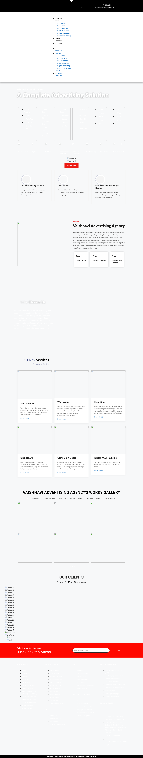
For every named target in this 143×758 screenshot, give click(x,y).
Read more (24, 418)
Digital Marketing (63, 33)
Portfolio (58, 41)
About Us (58, 18)
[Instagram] (114, 710)
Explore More (71, 165)
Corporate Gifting (64, 36)
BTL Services (62, 26)
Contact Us (59, 43)
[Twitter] (120, 710)
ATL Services (62, 23)
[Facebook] (102, 710)
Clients (57, 38)
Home (57, 16)
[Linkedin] (108, 710)
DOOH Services (63, 31)
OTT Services (62, 28)
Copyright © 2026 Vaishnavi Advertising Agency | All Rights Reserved (71, 756)
